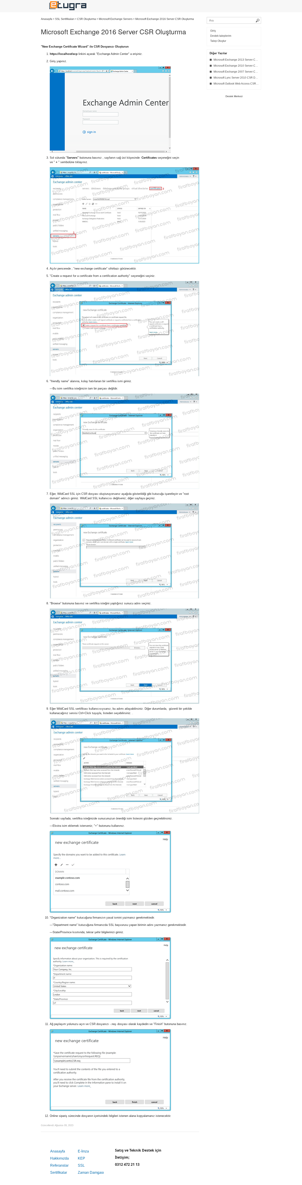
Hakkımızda (59, 1158)
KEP (81, 1158)
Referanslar (59, 1165)
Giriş (213, 30)
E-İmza (83, 1151)
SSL (81, 1165)
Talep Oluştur (218, 40)
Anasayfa (57, 1151)
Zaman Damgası (91, 1172)
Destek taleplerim (220, 35)
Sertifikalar (58, 1172)
